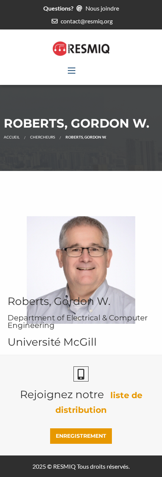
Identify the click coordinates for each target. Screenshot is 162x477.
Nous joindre (102, 8)
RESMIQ (64, 466)
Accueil (12, 137)
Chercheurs (42, 137)
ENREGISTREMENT (81, 435)
